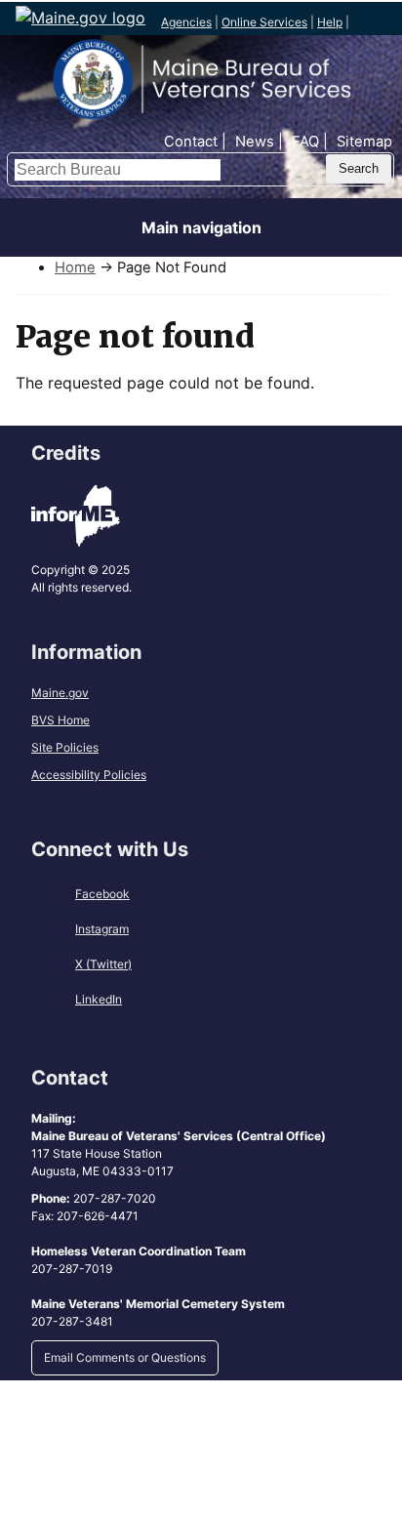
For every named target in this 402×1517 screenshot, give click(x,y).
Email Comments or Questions (125, 1357)
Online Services (264, 22)
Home (75, 267)
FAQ (305, 141)
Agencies (186, 22)
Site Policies (65, 747)
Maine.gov (60, 692)
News (254, 141)
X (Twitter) (103, 964)
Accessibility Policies (88, 774)
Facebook (102, 893)
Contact (191, 141)
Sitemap (364, 141)
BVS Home (60, 720)
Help (329, 22)
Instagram (102, 929)
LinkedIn (98, 999)
